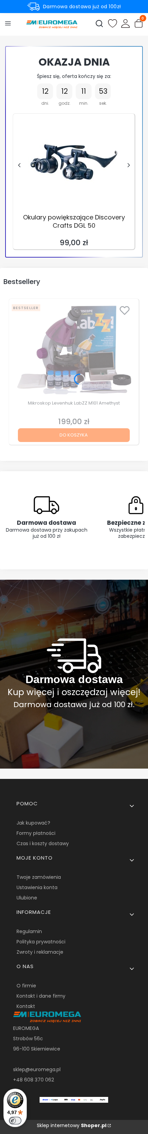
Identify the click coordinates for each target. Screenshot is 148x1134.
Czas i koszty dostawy (43, 843)
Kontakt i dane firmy (41, 996)
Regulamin (29, 931)
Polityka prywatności (41, 941)
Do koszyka (74, 435)
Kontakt (26, 1006)
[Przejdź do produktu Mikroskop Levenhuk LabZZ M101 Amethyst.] (74, 350)
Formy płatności (36, 833)
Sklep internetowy (71, 1125)
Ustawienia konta (37, 887)
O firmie (26, 985)
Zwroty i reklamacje (40, 952)
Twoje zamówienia (39, 877)
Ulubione (27, 897)
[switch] (15, 1120)
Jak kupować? (33, 822)
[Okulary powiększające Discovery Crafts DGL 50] (73, 161)
